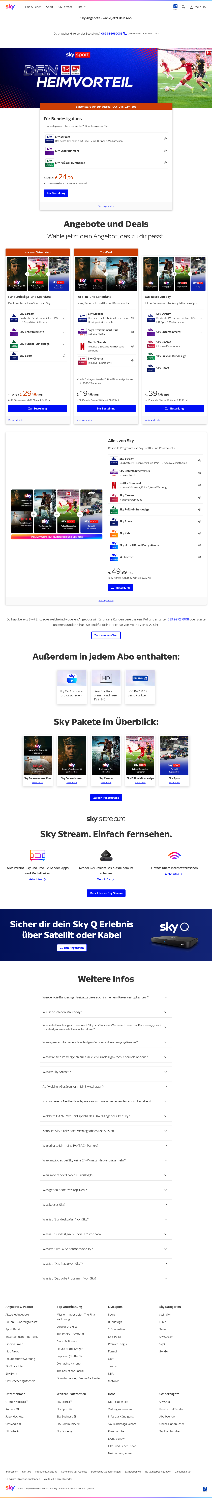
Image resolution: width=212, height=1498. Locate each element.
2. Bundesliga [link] (116, 1329)
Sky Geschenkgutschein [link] (20, 1381)
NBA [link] (110, 1373)
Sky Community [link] (66, 1424)
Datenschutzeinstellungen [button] (106, 1471)
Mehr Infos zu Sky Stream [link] (106, 893)
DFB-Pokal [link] (114, 1336)
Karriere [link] (10, 1409)
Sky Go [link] (163, 1351)
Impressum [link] (12, 1471)
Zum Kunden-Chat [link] (106, 635)
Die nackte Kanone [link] (68, 1363)
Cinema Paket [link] (14, 1344)
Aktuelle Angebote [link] (17, 1314)
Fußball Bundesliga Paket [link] (22, 1322)
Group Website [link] (15, 1401)
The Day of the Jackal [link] (70, 1371)
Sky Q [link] (162, 1344)
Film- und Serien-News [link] (122, 1446)
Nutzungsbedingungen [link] (158, 1471)
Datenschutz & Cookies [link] (74, 1471)
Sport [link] (49, 7)
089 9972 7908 (178, 619)
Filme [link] (162, 1322)
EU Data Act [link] (13, 1431)
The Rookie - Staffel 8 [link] (70, 1334)
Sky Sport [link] (63, 1409)
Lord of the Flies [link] (67, 1326)
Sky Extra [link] (11, 1373)
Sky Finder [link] (63, 1431)
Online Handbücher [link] (171, 1424)
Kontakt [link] (26, 1471)
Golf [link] (110, 1358)
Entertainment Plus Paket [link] (22, 1336)
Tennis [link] (112, 1366)
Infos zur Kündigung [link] (121, 1416)
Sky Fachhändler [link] (169, 1431)
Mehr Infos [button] (35, 879)
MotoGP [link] (113, 1381)
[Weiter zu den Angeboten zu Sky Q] (174, 935)
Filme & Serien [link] (33, 7)
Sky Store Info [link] (14, 1366)
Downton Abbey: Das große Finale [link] (78, 1378)
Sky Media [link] (12, 1424)
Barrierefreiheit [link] (133, 1471)
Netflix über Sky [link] (118, 1401)
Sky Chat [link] (164, 1401)
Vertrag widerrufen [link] (120, 1409)
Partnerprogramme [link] (120, 1453)
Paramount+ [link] (116, 1431)
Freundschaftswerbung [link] (20, 1358)
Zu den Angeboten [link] (72, 947)
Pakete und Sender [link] (171, 1409)
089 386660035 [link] (111, 33)
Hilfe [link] (79, 7)
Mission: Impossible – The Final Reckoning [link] (76, 1317)
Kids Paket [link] (12, 1351)
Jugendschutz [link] (14, 1416)
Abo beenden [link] (167, 1416)
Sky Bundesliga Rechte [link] (122, 1424)
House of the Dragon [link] (70, 1348)
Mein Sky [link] (164, 1314)
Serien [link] (163, 1329)
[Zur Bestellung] (38, 274)
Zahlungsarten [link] (183, 1471)
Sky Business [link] (65, 1416)
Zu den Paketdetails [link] (106, 797)
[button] (106, 139)
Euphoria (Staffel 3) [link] (69, 1356)
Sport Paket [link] (13, 1329)
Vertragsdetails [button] (106, 206)
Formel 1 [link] (113, 1351)
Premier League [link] (118, 1344)
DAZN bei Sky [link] (116, 1438)
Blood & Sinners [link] (67, 1341)
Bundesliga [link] (115, 1322)
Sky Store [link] (63, 1401)
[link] (10, 6)
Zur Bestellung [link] (56, 193)
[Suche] (183, 7)
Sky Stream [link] (65, 7)
